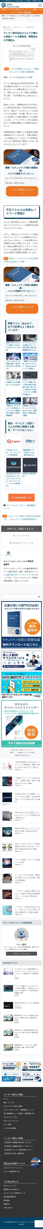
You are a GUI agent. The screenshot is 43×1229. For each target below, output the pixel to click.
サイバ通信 (7, 1124)
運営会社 (7, 1204)
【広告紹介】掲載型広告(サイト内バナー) (18, 1146)
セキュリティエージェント (13, 1168)
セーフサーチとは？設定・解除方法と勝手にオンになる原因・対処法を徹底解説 (27, 877)
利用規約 (7, 1200)
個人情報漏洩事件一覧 (21, 498)
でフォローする (23, 536)
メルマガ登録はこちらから (22, 191)
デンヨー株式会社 (17, 77)
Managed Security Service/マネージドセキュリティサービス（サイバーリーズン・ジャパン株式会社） (13, 480)
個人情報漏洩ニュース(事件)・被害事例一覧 (19, 1113)
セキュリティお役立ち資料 (13, 1106)
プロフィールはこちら (21, 954)
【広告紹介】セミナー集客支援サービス (18, 1150)
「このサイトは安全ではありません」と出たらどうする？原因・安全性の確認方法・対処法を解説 (27, 909)
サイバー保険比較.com (11, 1171)
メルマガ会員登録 (10, 1128)
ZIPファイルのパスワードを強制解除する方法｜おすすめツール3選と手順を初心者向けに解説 (27, 846)
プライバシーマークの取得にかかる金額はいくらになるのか (13, 382)
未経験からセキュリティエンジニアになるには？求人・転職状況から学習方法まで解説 (30, 410)
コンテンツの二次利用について (14, 1193)
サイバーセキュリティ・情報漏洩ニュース (18, 1110)
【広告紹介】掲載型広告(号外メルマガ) (17, 1142)
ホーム (6, 1099)
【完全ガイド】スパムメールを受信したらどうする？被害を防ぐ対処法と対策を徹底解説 (13, 410)
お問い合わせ (8, 1208)
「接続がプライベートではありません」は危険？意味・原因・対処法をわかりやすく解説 (27, 780)
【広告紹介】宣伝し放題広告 (14, 1153)
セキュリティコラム (11, 1117)
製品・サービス (9, 1102)
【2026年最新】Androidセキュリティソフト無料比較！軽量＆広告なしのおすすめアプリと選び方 (27, 764)
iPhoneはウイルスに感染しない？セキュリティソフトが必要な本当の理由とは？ (27, 815)
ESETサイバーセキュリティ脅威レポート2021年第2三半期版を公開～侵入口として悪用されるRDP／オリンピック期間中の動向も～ (30, 387)
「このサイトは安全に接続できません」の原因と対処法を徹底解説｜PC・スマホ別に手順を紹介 (27, 893)
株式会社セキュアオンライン (19, 575)
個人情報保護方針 (10, 1197)
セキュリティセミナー (11, 1121)
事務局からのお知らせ (11, 1189)
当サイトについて (10, 1186)
